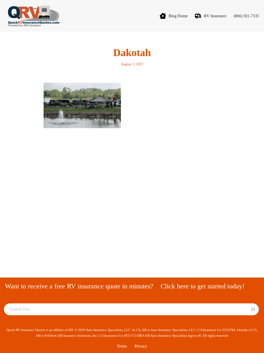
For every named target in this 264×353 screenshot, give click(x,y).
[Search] (253, 309)
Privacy (141, 346)
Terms (122, 346)
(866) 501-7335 (246, 16)
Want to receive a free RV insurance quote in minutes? (79, 286)
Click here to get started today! (203, 286)
